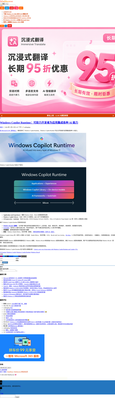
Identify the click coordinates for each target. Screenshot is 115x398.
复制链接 (24, 256)
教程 (7, 8)
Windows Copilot (11, 252)
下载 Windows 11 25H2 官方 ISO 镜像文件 (15, 14)
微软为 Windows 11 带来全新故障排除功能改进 (17, 296)
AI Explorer (3, 252)
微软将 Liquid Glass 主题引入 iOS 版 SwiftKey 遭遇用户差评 (20, 282)
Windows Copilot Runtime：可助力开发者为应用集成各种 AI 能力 (39, 122)
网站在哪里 (9, 316)
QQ (4, 256)
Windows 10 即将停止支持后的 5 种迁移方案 (16, 16)
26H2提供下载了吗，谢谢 (19, 303)
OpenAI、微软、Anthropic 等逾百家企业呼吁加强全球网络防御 (21, 286)
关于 (21, 8)
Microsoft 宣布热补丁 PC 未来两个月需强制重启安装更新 (20, 278)
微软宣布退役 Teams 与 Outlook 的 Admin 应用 (16, 280)
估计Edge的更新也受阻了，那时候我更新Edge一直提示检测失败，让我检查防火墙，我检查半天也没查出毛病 (40, 324)
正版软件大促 (7, 12)
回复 (2, 393)
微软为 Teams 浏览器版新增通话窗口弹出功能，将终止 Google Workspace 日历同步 (27, 290)
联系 (5, 371)
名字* (17, 258)
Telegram (15, 256)
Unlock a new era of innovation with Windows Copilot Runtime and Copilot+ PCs (56, 249)
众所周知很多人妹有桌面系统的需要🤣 (17, 320)
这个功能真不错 (16, 305)
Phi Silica (68, 235)
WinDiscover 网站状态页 (21, 371)
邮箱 (17, 260)
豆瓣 (6, 256)
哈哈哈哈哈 (13, 328)
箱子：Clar (9, 318)
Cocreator (6, 228)
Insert (17, 397)
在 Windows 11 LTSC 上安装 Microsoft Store (16, 20)
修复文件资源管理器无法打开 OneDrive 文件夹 (17, 18)
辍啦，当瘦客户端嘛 (12, 330)
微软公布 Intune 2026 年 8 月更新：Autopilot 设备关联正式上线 (21, 284)
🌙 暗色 (3, 3)
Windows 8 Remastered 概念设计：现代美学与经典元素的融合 (21, 294)
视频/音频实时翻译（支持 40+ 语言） (44, 232)
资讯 (2, 8)
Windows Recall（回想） (10, 225)
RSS (2, 26)
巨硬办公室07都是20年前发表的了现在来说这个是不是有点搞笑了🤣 (26, 312)
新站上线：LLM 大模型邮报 (57, 115)
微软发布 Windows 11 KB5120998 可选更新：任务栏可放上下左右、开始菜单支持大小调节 (30, 288)
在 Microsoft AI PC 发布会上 (8, 130)
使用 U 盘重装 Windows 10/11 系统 (13, 22)
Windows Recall (35, 252)
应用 (11, 8)
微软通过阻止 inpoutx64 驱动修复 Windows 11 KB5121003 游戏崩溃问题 (24, 292)
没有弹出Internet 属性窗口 (15, 326)
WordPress (10, 371)
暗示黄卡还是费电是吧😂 (13, 310)
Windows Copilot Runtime (23, 252)
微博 (9, 26)
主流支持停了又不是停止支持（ (15, 332)
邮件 (19, 256)
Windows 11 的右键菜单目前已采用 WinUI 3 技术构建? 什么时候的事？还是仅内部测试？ (36, 322)
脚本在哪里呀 (11, 314)
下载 (16, 8)
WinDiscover (6, 1)
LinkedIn (10, 256)
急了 (11, 307)
